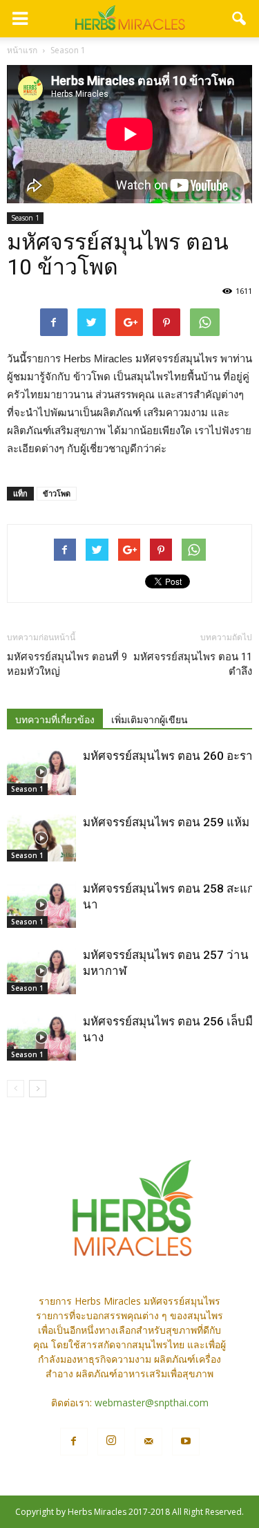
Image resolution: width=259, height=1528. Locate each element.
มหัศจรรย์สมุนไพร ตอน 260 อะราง (170, 756)
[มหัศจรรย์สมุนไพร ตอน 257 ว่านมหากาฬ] (41, 971)
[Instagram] (111, 1441)
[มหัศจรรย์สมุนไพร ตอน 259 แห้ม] (41, 838)
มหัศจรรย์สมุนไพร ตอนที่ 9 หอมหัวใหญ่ (67, 664)
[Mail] (148, 1441)
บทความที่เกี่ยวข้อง (55, 719)
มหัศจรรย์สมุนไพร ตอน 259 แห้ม (166, 822)
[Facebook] (74, 1441)
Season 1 (25, 218)
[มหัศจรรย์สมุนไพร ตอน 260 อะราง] (41, 772)
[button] (239, 18)
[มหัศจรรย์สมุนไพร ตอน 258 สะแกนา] (41, 905)
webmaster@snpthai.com (152, 1402)
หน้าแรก (22, 50)
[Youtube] (186, 1441)
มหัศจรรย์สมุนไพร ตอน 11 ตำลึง (192, 664)
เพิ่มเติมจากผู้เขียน (149, 719)
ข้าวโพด (56, 493)
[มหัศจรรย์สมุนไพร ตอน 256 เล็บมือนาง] (41, 1037)
